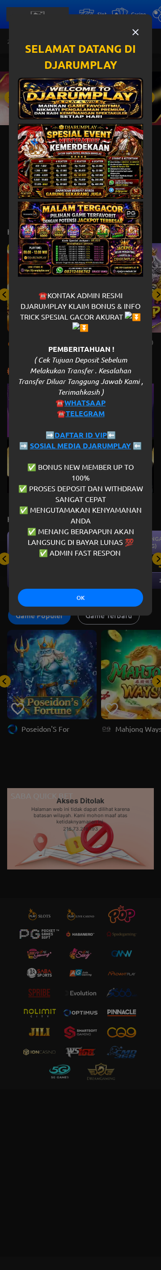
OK (80, 598)
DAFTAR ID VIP (81, 435)
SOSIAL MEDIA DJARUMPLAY (80, 446)
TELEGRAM (85, 413)
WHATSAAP (85, 403)
